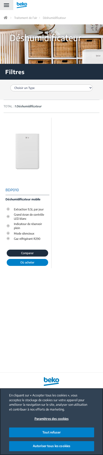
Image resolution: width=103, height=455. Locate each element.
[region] (51, 421)
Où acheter (27, 262)
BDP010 (12, 190)
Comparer (27, 253)
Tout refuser (51, 432)
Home (6, 18)
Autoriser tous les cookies (51, 446)
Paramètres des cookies (51, 419)
